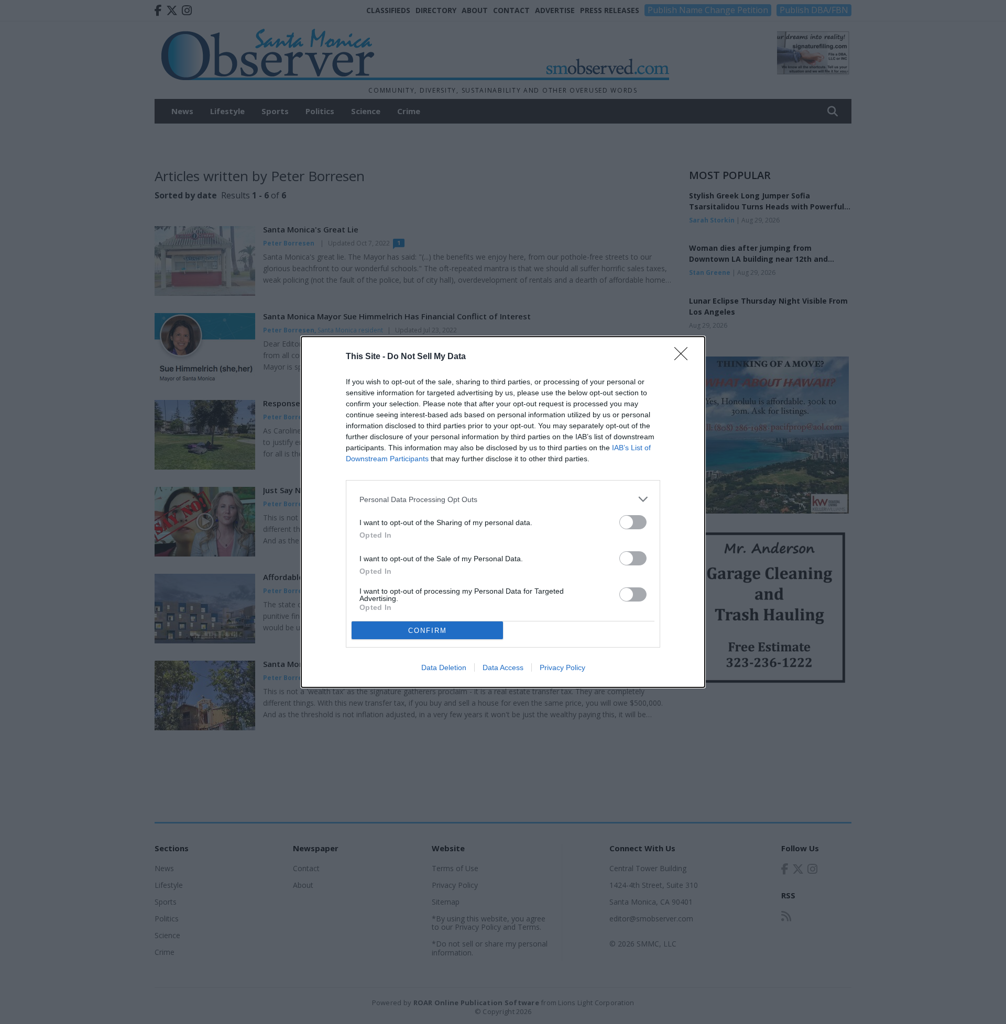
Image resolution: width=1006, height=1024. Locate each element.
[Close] (684, 357)
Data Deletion (443, 667)
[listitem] (503, 499)
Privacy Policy (562, 667)
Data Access (503, 667)
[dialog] (503, 512)
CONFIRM (427, 631)
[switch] (633, 522)
